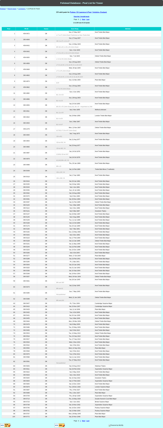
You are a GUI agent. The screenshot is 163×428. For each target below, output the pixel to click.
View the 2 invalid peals (81, 16)
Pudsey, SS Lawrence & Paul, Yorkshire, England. (88, 12)
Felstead (3, 9)
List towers (22, 9)
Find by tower (12, 9)
